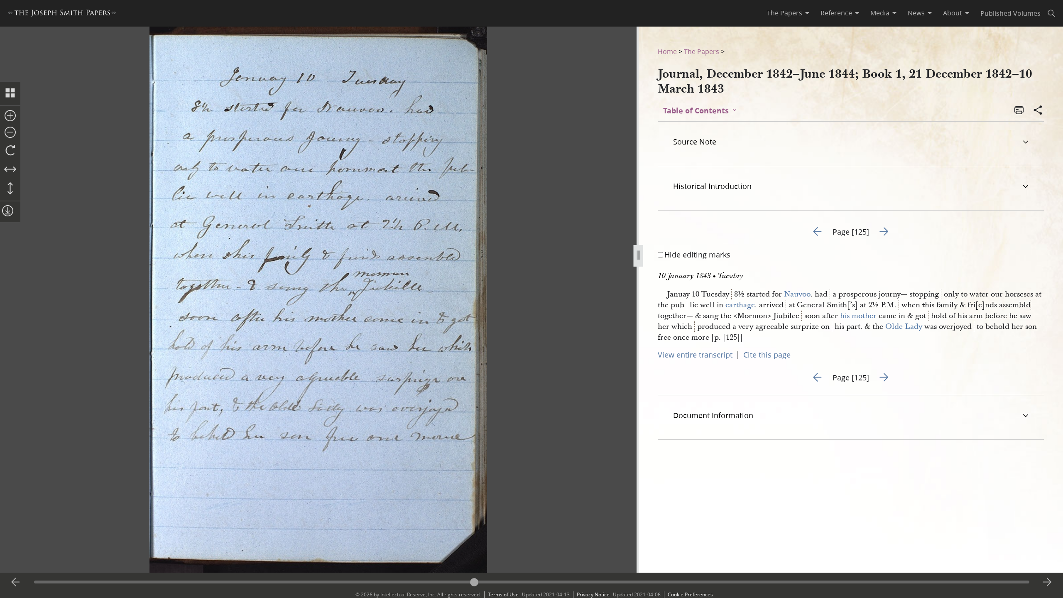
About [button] (952, 12)
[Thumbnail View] (10, 93)
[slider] (531, 582)
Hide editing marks (697, 254)
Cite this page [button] (767, 354)
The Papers (701, 51)
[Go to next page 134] (1047, 582)
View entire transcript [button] (695, 354)
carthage (740, 305)
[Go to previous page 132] (15, 582)
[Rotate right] (10, 151)
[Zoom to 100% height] (10, 189)
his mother (858, 316)
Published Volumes (1010, 13)
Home (667, 51)
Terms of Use (503, 594)
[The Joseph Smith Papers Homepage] (62, 14)
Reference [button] (836, 12)
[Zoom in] (10, 116)
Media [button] (879, 12)
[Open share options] (1038, 111)
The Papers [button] (784, 12)
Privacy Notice (593, 594)
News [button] (916, 12)
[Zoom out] (10, 133)
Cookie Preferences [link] (690, 594)
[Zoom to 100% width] (10, 170)
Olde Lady (903, 326)
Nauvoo (797, 294)
